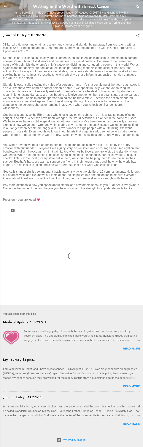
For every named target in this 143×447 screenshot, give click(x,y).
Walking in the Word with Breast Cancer (71, 6)
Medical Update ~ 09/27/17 (24, 322)
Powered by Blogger (73, 440)
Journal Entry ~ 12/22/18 (22, 397)
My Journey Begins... (19, 360)
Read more (131, 348)
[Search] (138, 7)
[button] (138, 36)
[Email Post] (12, 212)
